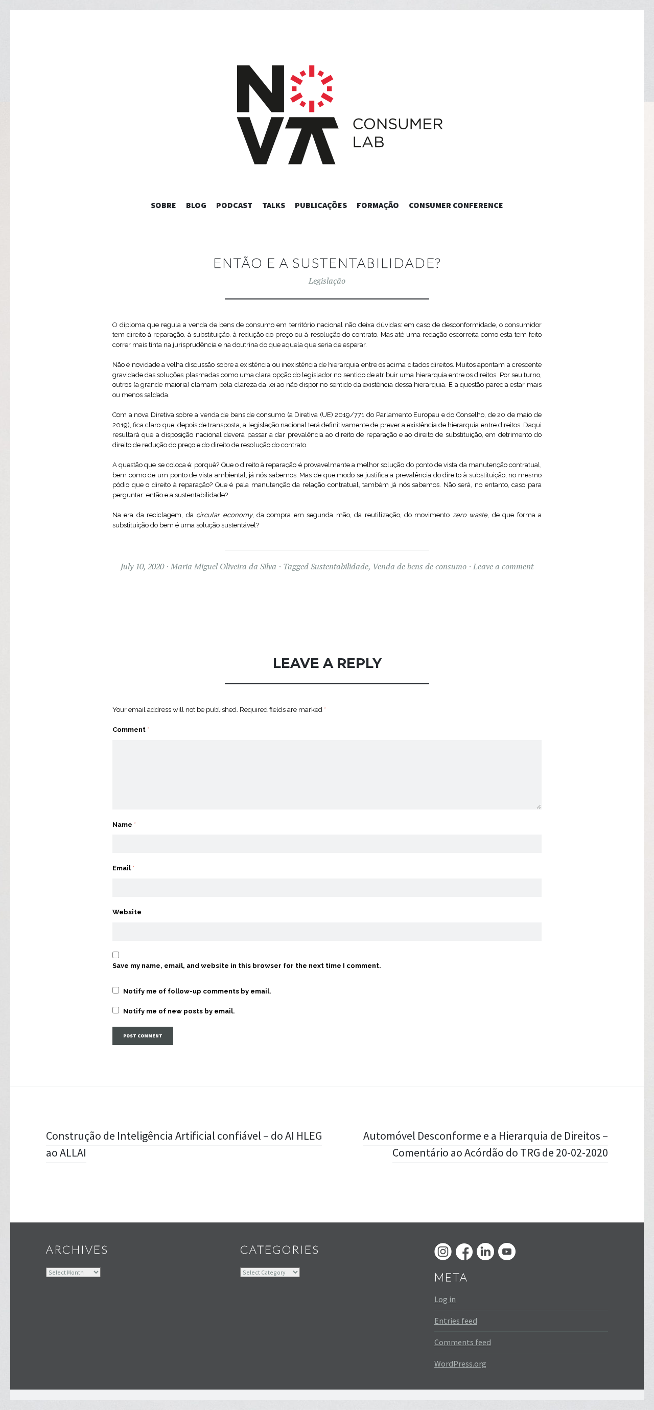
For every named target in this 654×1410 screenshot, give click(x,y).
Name (124, 824)
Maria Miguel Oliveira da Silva (223, 566)
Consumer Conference (456, 205)
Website (127, 912)
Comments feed (462, 1342)
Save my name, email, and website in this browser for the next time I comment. (246, 965)
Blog (196, 205)
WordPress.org (460, 1363)
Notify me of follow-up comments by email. (197, 991)
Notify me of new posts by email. (179, 1011)
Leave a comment (503, 566)
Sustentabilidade (339, 566)
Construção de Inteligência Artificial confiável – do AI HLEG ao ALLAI (184, 1144)
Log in (445, 1299)
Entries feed (455, 1320)
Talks (273, 205)
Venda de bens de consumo (419, 566)
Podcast (234, 205)
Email (123, 868)
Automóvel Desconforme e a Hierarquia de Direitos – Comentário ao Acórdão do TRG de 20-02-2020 (485, 1144)
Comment (130, 729)
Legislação (327, 280)
